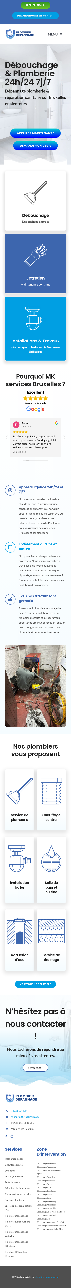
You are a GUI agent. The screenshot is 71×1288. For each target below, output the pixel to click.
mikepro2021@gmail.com (25, 1116)
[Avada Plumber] (19, 29)
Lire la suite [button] (19, 451)
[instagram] (12, 1136)
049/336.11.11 (19, 1110)
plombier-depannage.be (47, 1276)
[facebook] (6, 1136)
